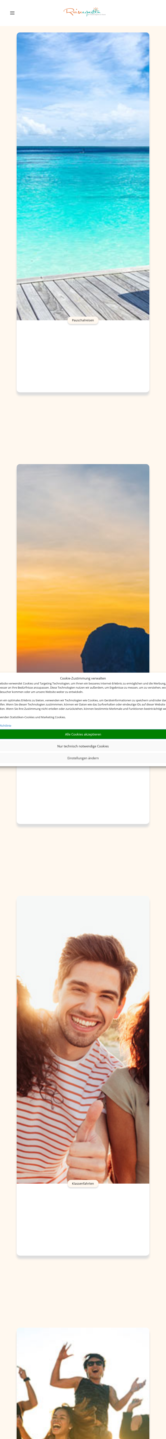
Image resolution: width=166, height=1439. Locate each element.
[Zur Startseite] (85, 13)
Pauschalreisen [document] (83, 320)
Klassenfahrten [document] (83, 1183)
